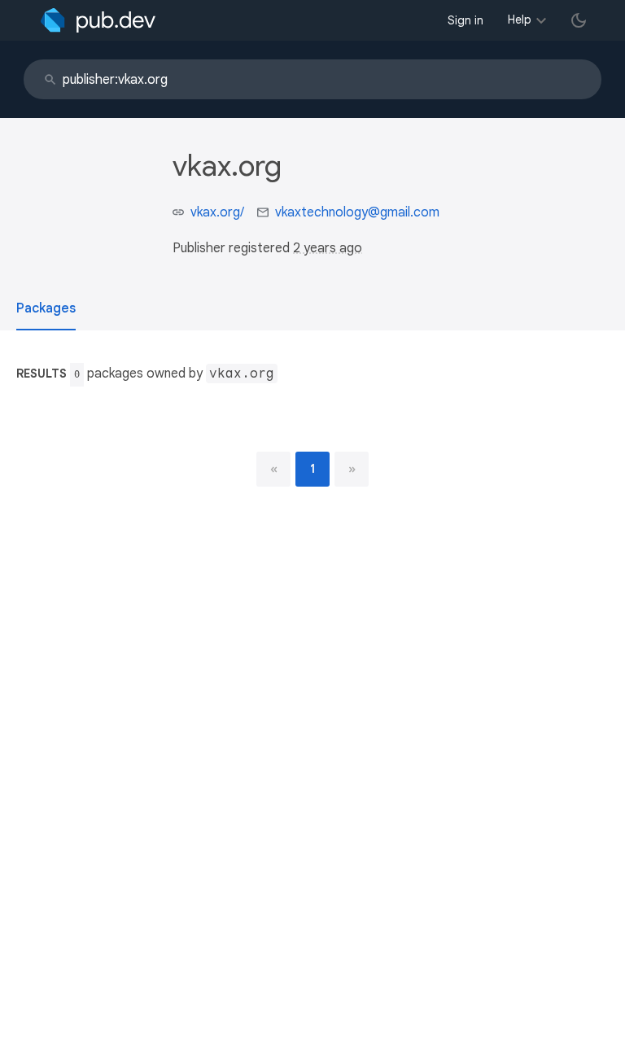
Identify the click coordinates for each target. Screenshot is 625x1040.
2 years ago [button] (327, 248)
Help (519, 19)
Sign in (465, 20)
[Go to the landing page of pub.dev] (98, 20)
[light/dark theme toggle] (578, 20)
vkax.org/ (217, 212)
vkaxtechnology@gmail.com (357, 212)
